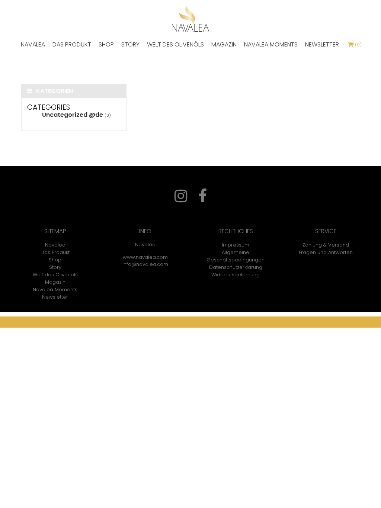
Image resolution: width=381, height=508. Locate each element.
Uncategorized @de (72, 114)
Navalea (33, 44)
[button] (74, 91)
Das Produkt (71, 44)
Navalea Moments (271, 44)
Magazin (224, 44)
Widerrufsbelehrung (235, 274)
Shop (106, 44)
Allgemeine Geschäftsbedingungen (235, 256)
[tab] (74, 91)
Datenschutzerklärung (235, 267)
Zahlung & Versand (325, 244)
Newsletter (322, 44)
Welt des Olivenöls (175, 44)
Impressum (235, 244)
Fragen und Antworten (326, 252)
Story (130, 44)
